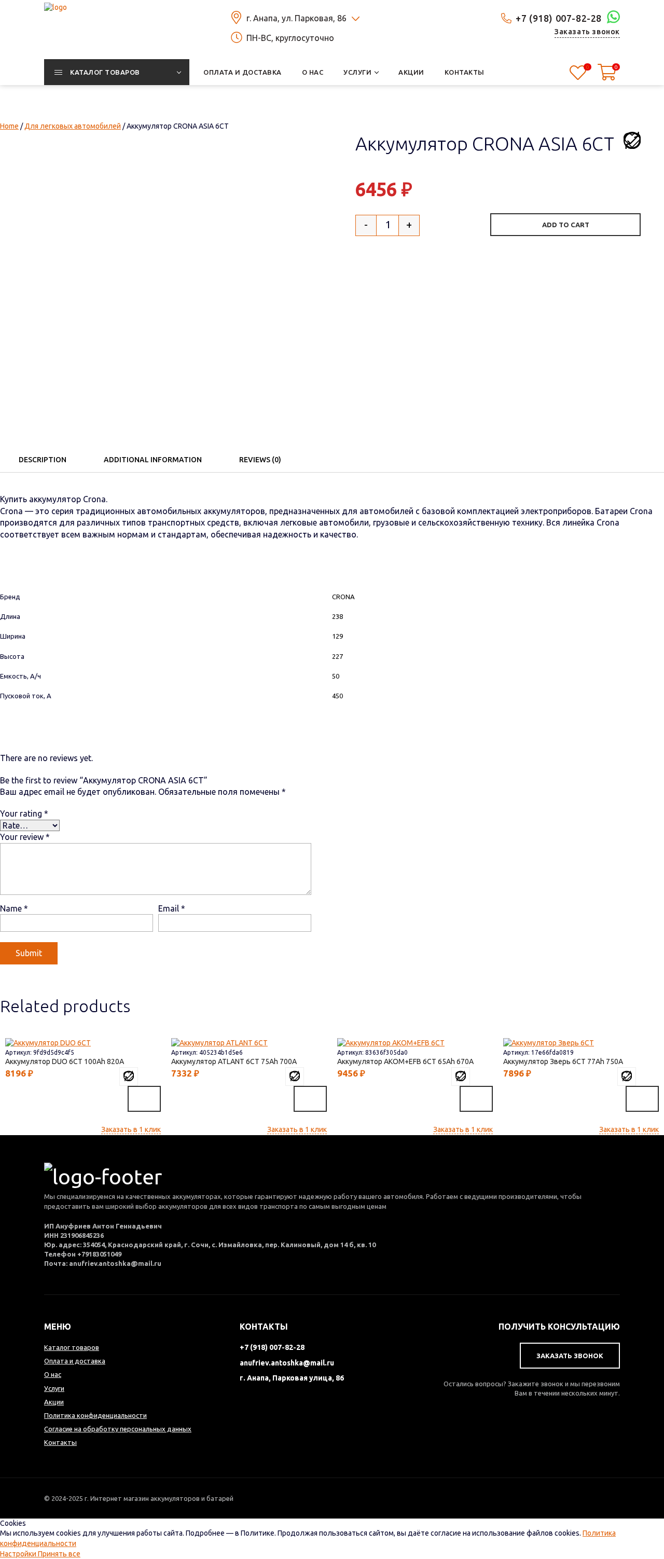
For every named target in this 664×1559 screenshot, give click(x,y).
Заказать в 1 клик (131, 1129)
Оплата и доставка (74, 1360)
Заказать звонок (587, 31)
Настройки (19, 1554)
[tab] (42, 459)
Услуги (54, 1388)
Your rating (24, 813)
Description (42, 460)
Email (171, 908)
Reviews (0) (260, 460)
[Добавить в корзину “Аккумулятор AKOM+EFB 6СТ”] (476, 1099)
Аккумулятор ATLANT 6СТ (231, 1061)
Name (14, 908)
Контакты (60, 1442)
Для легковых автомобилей (72, 126)
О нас (52, 1374)
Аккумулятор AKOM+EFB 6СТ (403, 1061)
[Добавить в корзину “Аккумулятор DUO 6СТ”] (144, 1099)
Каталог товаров (71, 1347)
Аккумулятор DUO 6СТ (62, 1061)
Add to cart (565, 224)
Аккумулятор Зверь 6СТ (560, 1061)
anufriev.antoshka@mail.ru (287, 1363)
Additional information (153, 460)
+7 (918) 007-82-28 (559, 18)
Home (9, 126)
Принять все (59, 1554)
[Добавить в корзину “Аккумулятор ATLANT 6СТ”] (310, 1099)
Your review (25, 836)
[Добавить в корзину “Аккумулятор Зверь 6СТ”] (642, 1099)
